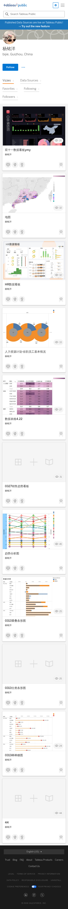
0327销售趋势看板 (17, 486)
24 (60, 745)
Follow (10, 67)
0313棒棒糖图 (14, 755)
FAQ (22, 860)
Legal (11, 874)
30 (60, 140)
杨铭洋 (8, 154)
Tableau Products (43, 860)
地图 (8, 217)
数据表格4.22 (13, 419)
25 (60, 611)
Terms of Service (26, 874)
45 (60, 544)
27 (60, 409)
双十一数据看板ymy (18, 150)
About (29, 860)
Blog (15, 860)
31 (61, 476)
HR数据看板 (12, 284)
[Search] (6, 14)
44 (60, 813)
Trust (7, 860)
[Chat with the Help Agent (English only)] (56, 5)
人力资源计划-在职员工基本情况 (25, 351)
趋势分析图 (12, 553)
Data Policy (13, 880)
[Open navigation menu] (62, 5)
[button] (25, 895)
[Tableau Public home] (15, 5)
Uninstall (56, 880)
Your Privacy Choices (49, 887)
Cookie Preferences (18, 887)
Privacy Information (49, 874)
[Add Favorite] (61, 165)
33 (60, 342)
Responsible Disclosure (35, 880)
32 (60, 207)
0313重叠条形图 (15, 620)
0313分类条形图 (15, 688)
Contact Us (34, 866)
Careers (59, 860)
